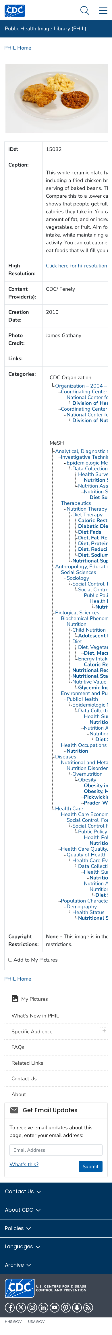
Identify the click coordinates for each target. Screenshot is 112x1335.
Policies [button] (15, 1228)
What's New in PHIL (35, 1015)
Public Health (82, 699)
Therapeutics (76, 503)
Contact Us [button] (20, 1191)
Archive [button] (15, 1264)
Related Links (27, 1063)
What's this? (23, 1164)
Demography (82, 906)
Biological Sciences (77, 612)
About (18, 1094)
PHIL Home (17, 47)
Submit (91, 1166)
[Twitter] (21, 1308)
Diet (77, 641)
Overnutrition (87, 774)
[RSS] (88, 1308)
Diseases (65, 756)
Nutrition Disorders (88, 768)
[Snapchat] (77, 1308)
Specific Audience (32, 1031)
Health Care (69, 808)
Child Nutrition (89, 629)
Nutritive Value (89, 681)
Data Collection (90, 468)
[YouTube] (54, 1308)
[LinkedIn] (43, 1308)
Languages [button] (19, 1246)
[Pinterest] (66, 1308)
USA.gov (36, 1321)
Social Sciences (78, 572)
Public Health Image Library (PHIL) (45, 28)
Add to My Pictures (35, 959)
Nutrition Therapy (87, 508)
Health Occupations (84, 745)
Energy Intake (94, 658)
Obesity (87, 779)
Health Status (88, 912)
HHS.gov (13, 1321)
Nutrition (76, 624)
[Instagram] (32, 1308)
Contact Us (24, 1078)
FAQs (17, 1047)
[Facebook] (10, 1308)
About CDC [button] (20, 1209)
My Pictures (33, 999)
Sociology (78, 578)
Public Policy (92, 831)
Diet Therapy (87, 514)
